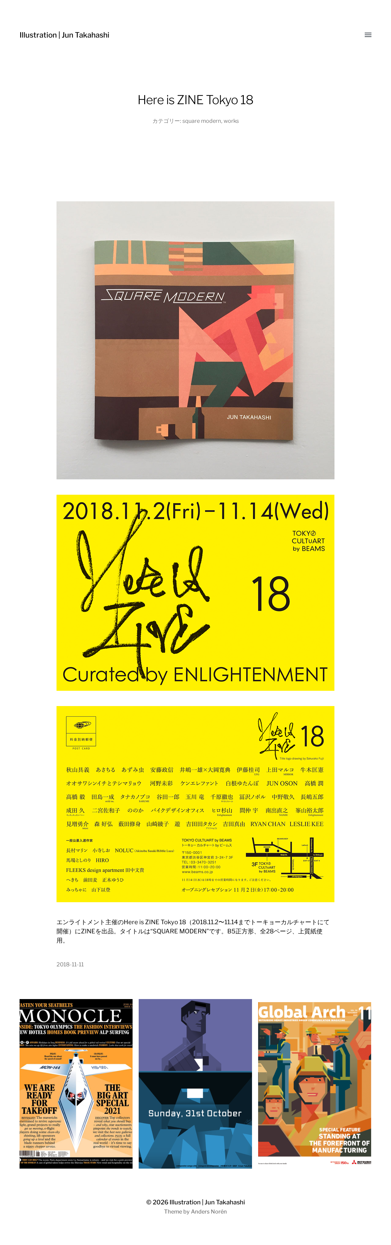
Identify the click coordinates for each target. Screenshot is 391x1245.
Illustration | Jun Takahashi (64, 35)
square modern (201, 121)
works (231, 121)
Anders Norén (209, 1211)
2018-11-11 (70, 964)
